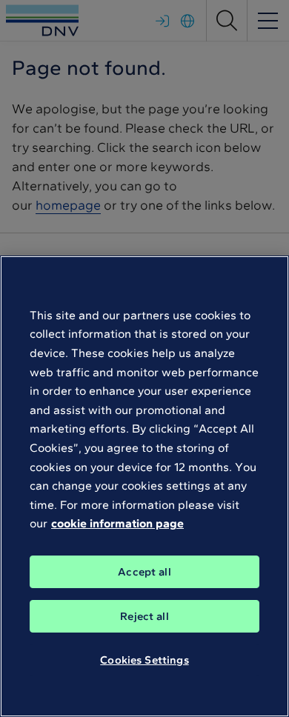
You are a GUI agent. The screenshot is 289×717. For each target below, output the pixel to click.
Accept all (144, 571)
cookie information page (117, 523)
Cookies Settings (144, 660)
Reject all (144, 616)
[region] (144, 486)
